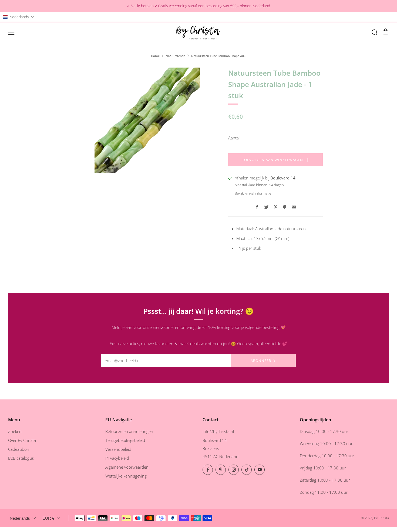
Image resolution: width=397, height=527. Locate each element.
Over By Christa (22, 440)
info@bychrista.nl (218, 431)
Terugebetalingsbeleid (125, 440)
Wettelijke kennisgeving (126, 476)
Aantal (234, 138)
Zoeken (15, 431)
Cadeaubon (18, 449)
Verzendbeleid (118, 449)
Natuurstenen (175, 56)
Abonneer (261, 360)
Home (155, 56)
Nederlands (20, 518)
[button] (18, 17)
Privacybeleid (117, 458)
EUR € (48, 518)
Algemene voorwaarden (127, 467)
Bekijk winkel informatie (253, 193)
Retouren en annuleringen (129, 431)
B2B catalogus (21, 458)
